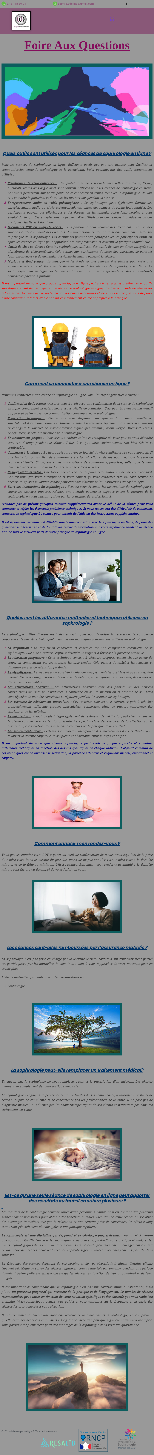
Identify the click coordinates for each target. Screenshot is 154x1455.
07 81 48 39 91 (16, 3)
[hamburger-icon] (112, 19)
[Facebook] (126, 4)
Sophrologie (16, 986)
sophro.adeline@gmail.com (76, 3)
